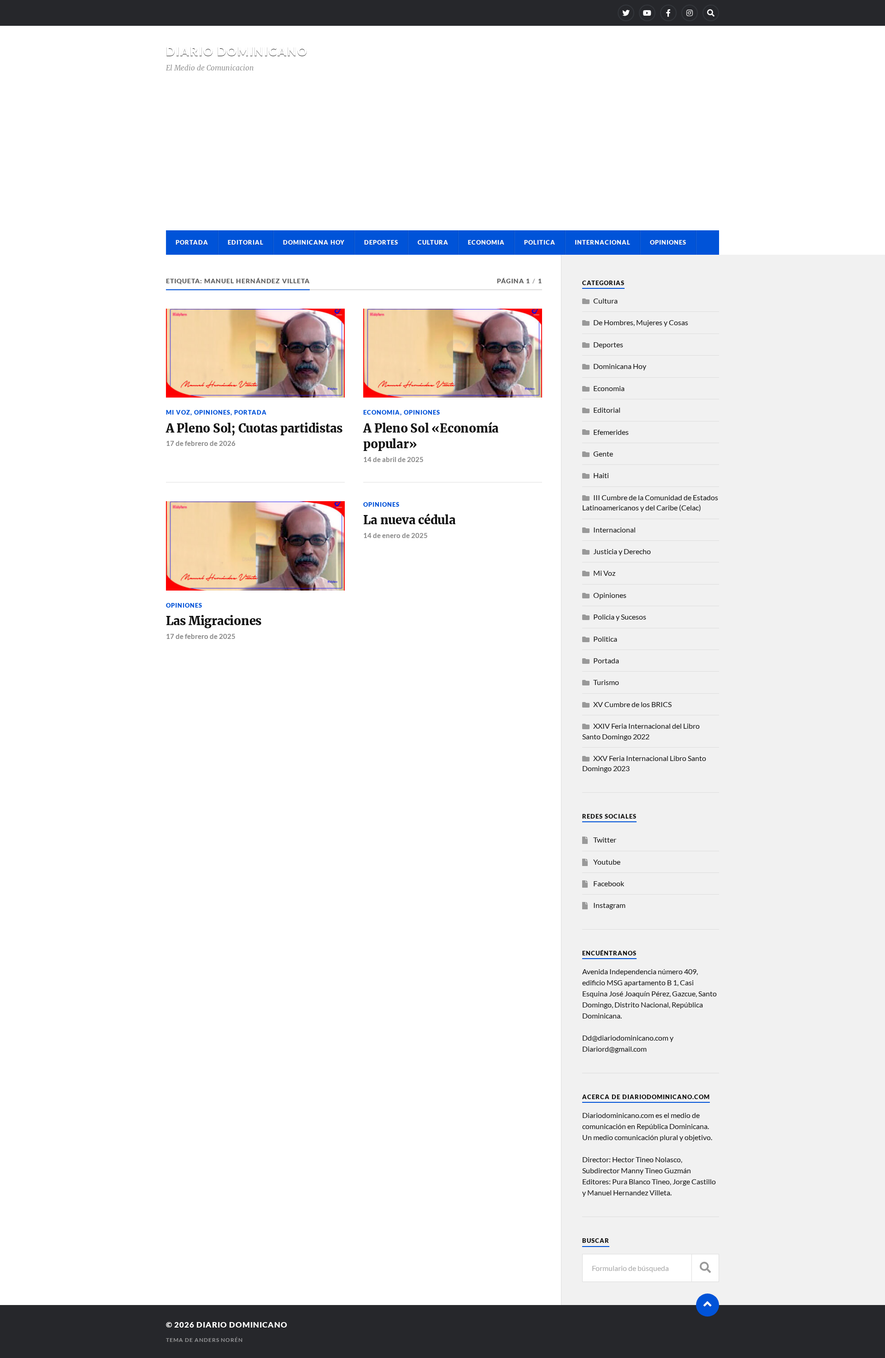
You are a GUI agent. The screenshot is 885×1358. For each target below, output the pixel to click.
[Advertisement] (442, 142)
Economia (486, 242)
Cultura (433, 242)
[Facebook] (668, 13)
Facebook (608, 883)
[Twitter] (626, 13)
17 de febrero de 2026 (201, 443)
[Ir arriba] (707, 1305)
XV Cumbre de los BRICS (632, 704)
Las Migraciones (213, 621)
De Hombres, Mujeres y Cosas (640, 322)
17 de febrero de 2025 (201, 636)
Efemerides (611, 431)
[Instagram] (689, 13)
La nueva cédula (409, 520)
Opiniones (668, 242)
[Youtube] (647, 13)
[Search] (710, 13)
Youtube (606, 861)
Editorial (246, 242)
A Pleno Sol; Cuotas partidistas (254, 428)
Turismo (606, 682)
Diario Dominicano (237, 51)
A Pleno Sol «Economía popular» (431, 436)
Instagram (609, 905)
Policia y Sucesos (619, 616)
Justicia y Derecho (622, 551)
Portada (192, 242)
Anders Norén (219, 1339)
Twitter (604, 839)
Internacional (603, 242)
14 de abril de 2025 (393, 459)
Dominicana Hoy (314, 242)
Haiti (601, 475)
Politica (539, 242)
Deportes (381, 242)
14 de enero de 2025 (395, 535)
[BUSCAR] (705, 1268)
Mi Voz (178, 412)
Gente (603, 453)
